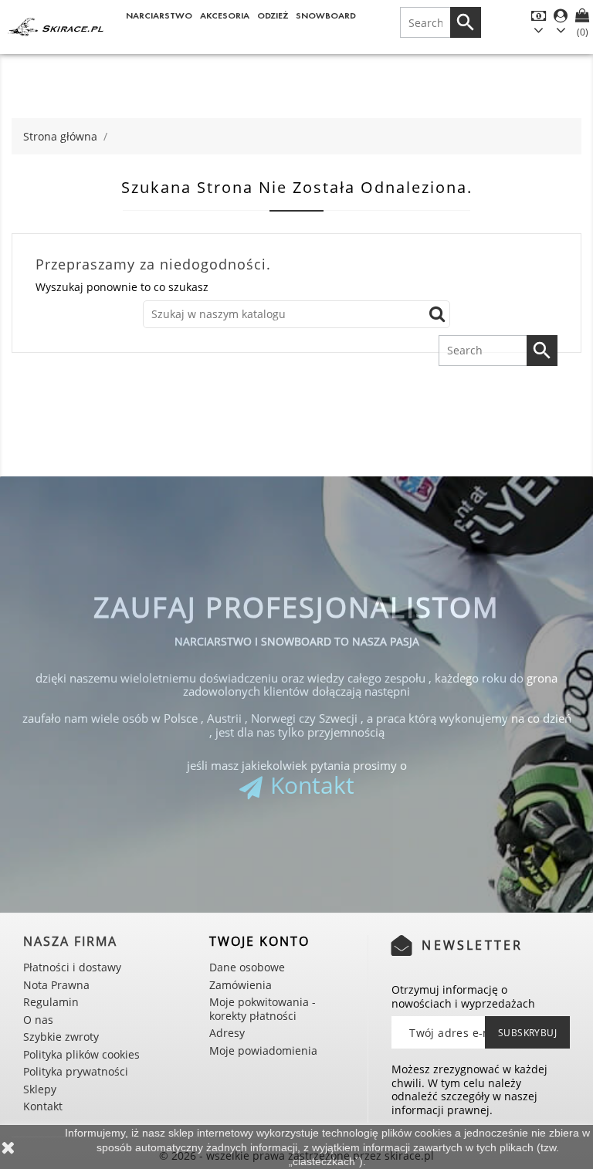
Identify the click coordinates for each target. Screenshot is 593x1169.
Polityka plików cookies (81, 1054)
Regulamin (51, 1001)
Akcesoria (224, 15)
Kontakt (312, 785)
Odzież (273, 15)
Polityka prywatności (75, 1071)
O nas (38, 1019)
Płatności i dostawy (72, 967)
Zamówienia (240, 985)
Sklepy (39, 1089)
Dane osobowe (247, 967)
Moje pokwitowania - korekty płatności (262, 1008)
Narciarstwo (159, 15)
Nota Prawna (56, 985)
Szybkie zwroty (61, 1036)
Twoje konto (259, 941)
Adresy (227, 1032)
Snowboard (326, 15)
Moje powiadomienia (263, 1050)
